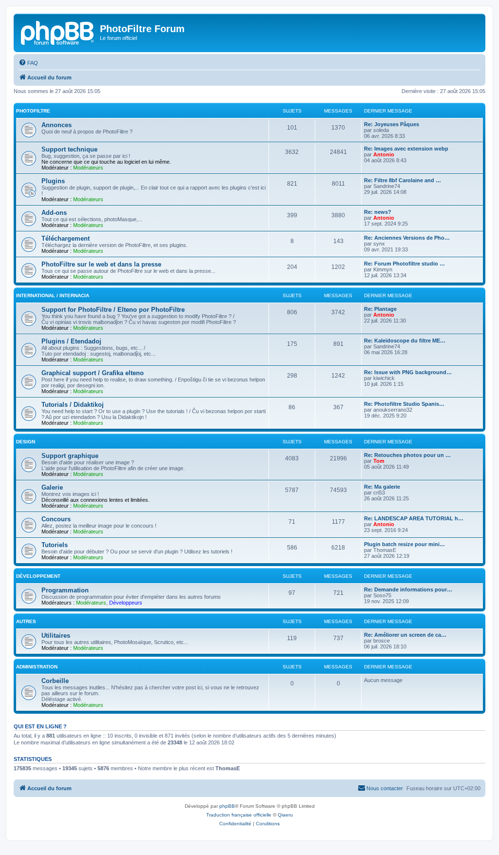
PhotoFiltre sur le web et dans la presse (101, 264)
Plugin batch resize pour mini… (404, 544)
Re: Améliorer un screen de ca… (405, 635)
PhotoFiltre (33, 111)
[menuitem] (28, 63)
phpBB (227, 806)
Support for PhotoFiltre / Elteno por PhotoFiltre (113, 309)
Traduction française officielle (238, 814)
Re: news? (377, 212)
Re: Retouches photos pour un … (407, 455)
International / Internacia (52, 295)
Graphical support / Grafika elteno (92, 373)
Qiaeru (285, 814)
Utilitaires (55, 635)
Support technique (69, 149)
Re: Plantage (380, 309)
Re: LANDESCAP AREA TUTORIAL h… (413, 518)
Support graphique (69, 455)
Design (25, 441)
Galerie (52, 487)
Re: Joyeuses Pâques (391, 124)
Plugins (53, 181)
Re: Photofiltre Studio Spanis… (404, 404)
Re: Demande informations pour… (408, 589)
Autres (26, 621)
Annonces (56, 125)
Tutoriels (54, 545)
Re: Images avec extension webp (406, 149)
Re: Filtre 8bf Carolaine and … (402, 180)
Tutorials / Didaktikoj (72, 404)
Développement (38, 576)
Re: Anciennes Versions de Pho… (407, 238)
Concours (56, 519)
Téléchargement (65, 238)
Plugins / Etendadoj (71, 341)
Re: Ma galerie (382, 487)
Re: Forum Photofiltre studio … (404, 263)
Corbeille (55, 680)
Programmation (65, 590)
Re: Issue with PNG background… (408, 372)
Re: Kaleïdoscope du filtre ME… (404, 340)
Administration (37, 666)
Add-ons (54, 212)
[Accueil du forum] (58, 31)
